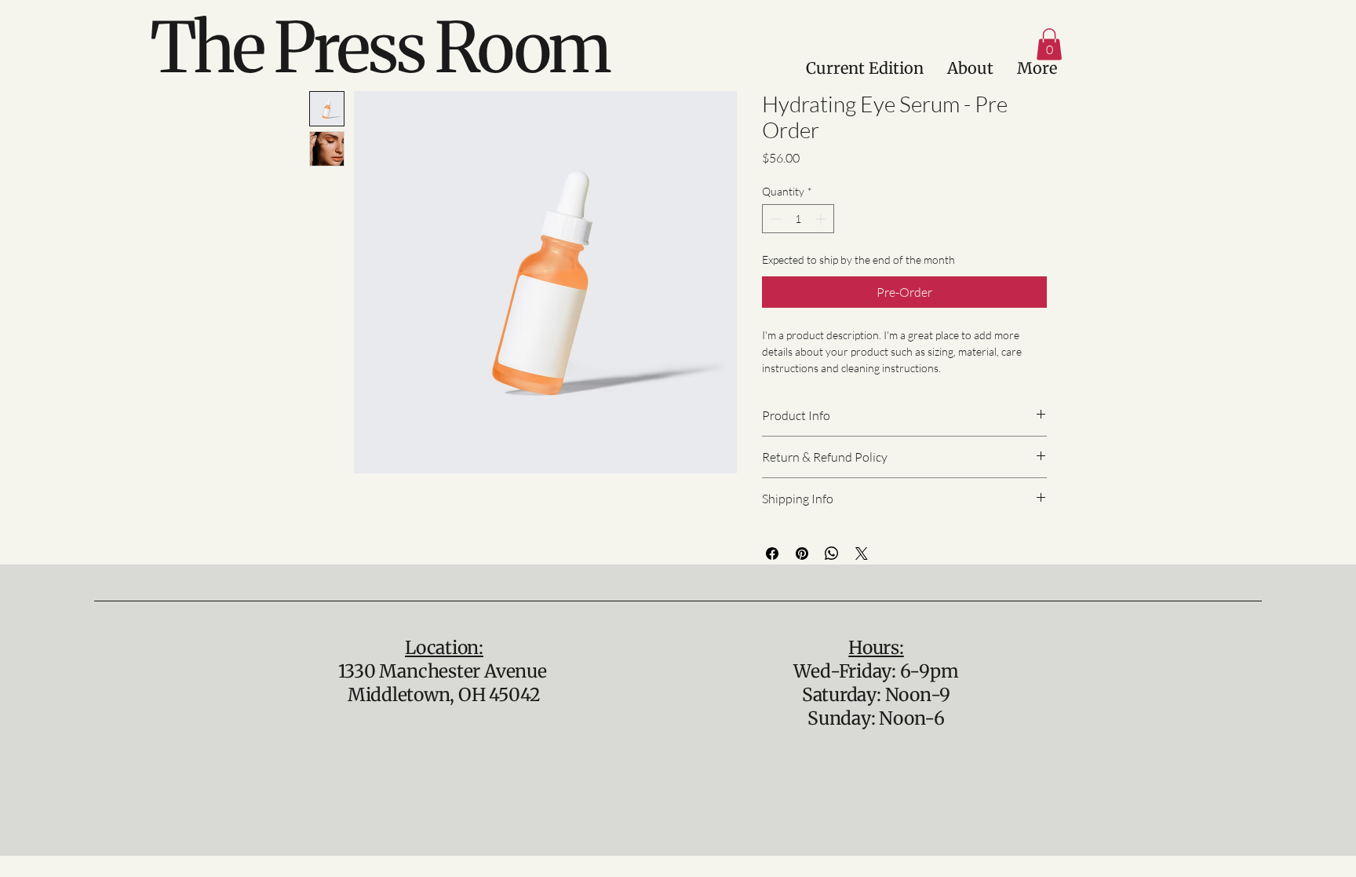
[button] (1049, 44)
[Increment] (822, 218)
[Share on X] (861, 553)
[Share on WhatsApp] (831, 553)
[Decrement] (774, 218)
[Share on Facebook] (772, 553)
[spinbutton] (798, 218)
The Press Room (380, 47)
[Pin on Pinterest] (802, 553)
